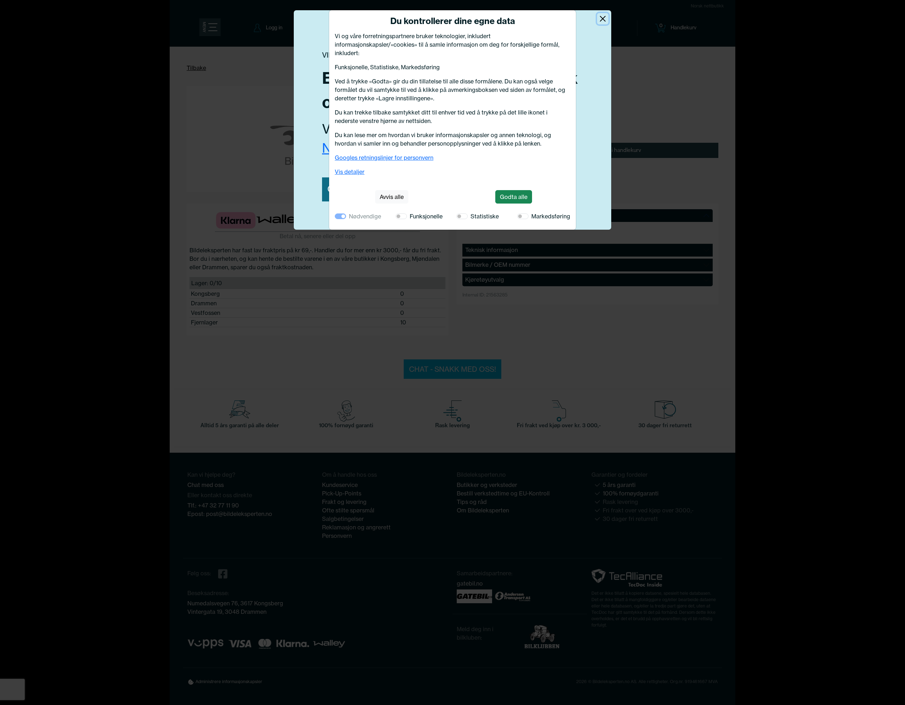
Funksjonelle (426, 216)
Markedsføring (550, 216)
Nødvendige (365, 216)
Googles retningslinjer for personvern (384, 157)
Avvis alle (392, 196)
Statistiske (485, 216)
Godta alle (513, 196)
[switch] (401, 216)
